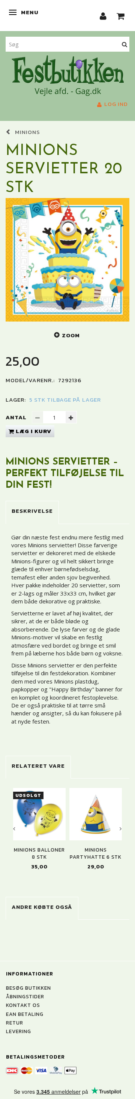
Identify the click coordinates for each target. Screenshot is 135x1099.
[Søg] (125, 44)
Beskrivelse (32, 510)
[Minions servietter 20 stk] (67, 260)
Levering (18, 1031)
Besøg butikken (28, 988)
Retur (14, 1022)
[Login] (103, 15)
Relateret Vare (38, 765)
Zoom (71, 335)
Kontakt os (23, 1005)
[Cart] (120, 15)
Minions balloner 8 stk (39, 853)
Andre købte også (42, 906)
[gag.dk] (68, 75)
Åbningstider (25, 996)
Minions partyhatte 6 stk (96, 853)
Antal (17, 417)
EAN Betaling (25, 1014)
